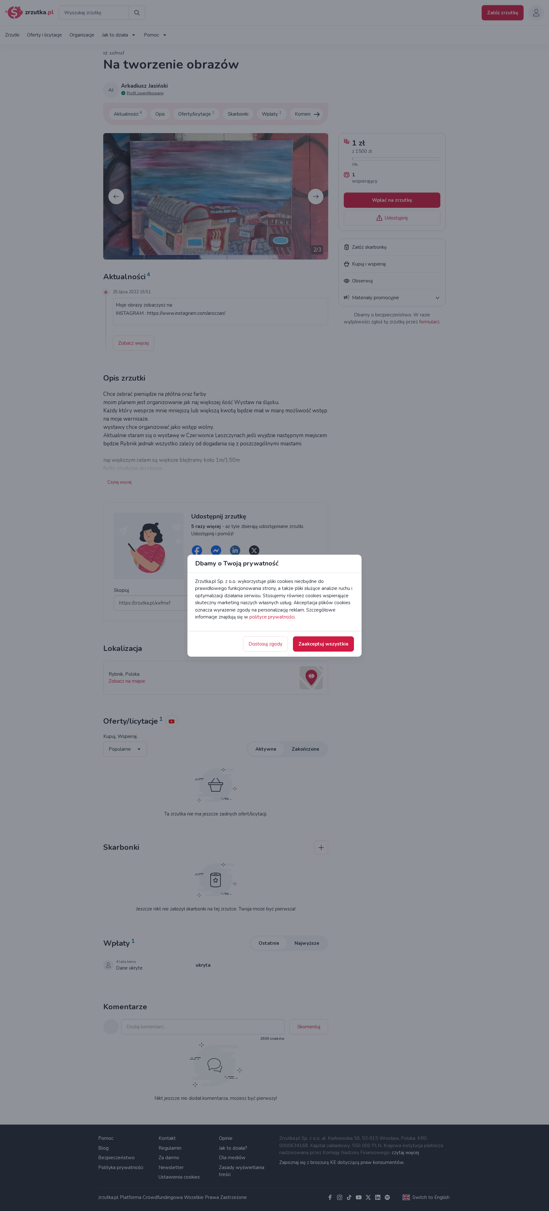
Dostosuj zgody (265, 644)
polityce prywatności (272, 617)
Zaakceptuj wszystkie (323, 644)
